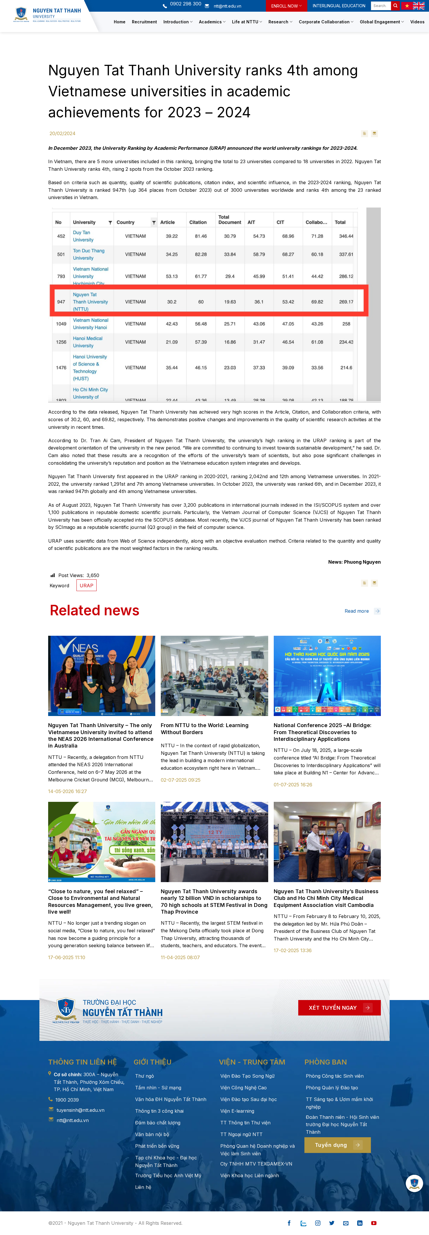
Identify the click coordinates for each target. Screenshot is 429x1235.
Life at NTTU (245, 21)
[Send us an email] (345, 1223)
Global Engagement (380, 21)
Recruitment (144, 21)
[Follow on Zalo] (303, 1223)
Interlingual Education (339, 5)
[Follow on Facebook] (289, 1223)
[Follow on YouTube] (373, 1223)
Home (119, 21)
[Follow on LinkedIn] (359, 1223)
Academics (210, 21)
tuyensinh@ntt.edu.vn (80, 1110)
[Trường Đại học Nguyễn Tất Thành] (47, 14)
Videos (417, 21)
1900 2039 (67, 1100)
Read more (357, 611)
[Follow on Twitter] (331, 1223)
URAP (86, 585)
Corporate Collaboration (324, 21)
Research (278, 21)
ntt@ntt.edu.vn (73, 1120)
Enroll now (284, 6)
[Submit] (395, 6)
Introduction (176, 21)
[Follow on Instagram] (317, 1223)
